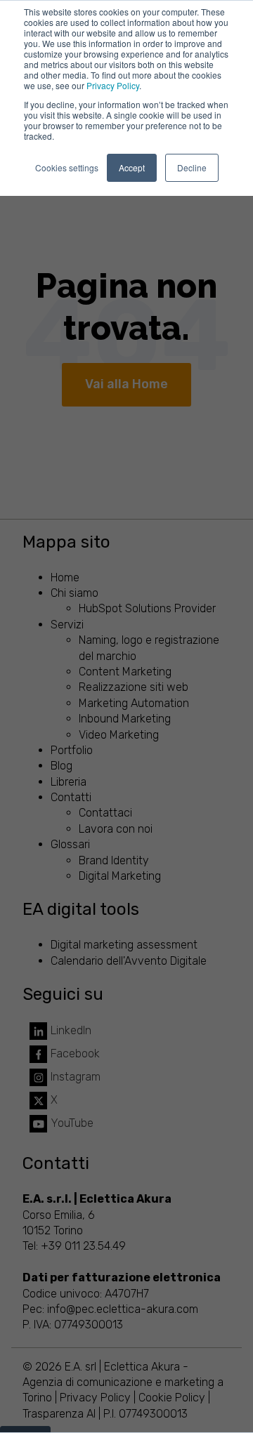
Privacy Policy (112, 85)
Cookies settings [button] (66, 167)
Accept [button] (132, 167)
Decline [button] (192, 167)
